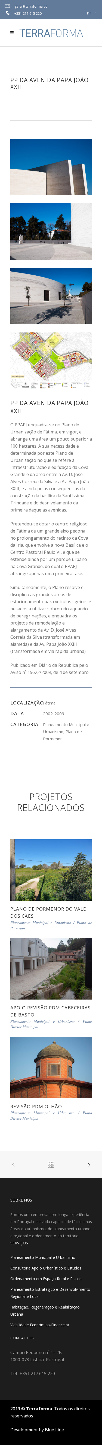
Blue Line (54, 1430)
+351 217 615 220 (28, 13)
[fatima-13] (51, 295)
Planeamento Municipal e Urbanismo (42, 1257)
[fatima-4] (51, 231)
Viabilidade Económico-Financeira (39, 1324)
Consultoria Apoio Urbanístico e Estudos (45, 1268)
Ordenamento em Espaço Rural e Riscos (46, 1278)
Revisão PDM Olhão (36, 1106)
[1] (51, 360)
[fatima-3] (51, 166)
